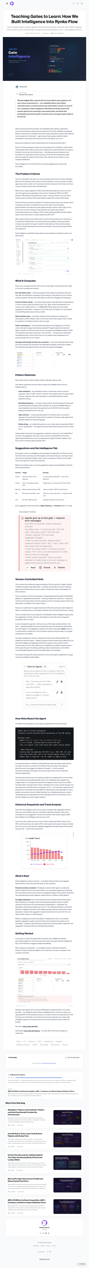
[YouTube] (46, 1233)
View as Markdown (58, 33)
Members (36, 1246)
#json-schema (55, 1045)
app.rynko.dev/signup (32, 1031)
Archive (42, 1246)
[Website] (49, 1233)
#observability (44, 1045)
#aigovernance (48, 1041)
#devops (64, 1045)
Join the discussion (73, 1058)
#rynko (18, 1041)
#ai (24, 1041)
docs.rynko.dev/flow (30, 1026)
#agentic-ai (31, 1041)
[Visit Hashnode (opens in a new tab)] (44, 1259)
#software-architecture (23, 1045)
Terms (54, 1246)
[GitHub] (43, 1233)
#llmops (35, 1045)
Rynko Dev (23, 87)
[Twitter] (40, 1233)
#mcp (39, 1041)
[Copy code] (71, 729)
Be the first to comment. (49, 1063)
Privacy (48, 1246)
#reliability (59, 1041)
